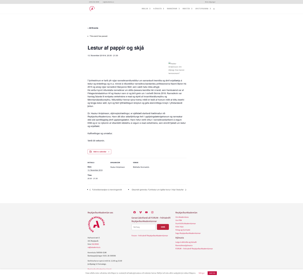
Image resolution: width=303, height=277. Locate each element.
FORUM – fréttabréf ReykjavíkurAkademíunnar (194, 248)
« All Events (93, 28)
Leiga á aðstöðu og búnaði (186, 242)
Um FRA (178, 220)
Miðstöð (186, 9)
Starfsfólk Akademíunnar (185, 223)
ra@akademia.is (94, 247)
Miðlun (145, 9)
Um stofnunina (201, 9)
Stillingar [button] (201, 273)
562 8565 (95, 244)
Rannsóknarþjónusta (183, 245)
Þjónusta (157, 9)
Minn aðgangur (210, 2)
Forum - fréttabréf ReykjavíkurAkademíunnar (149, 235)
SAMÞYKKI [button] (212, 273)
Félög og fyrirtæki (182, 230)
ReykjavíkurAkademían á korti (99, 269)
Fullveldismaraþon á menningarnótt (107, 189)
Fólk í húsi (179, 226)
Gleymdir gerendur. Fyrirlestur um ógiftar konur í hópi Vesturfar (158, 189)
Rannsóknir (172, 9)
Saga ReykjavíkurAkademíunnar (188, 233)
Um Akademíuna (182, 217)
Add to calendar (99, 151)
